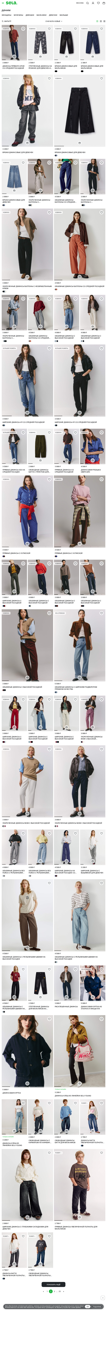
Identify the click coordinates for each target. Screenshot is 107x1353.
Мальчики (41, 15)
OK (88, 1306)
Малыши (64, 15)
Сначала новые (52, 21)
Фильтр (7, 21)
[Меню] (3, 3)
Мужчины (18, 15)
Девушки (30, 15)
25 (60, 1291)
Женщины (6, 15)
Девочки (53, 15)
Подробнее (97, 1306)
